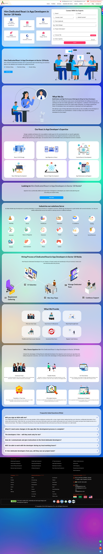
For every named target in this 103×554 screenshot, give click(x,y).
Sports (53, 491)
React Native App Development (58, 468)
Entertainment (34, 484)
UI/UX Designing (76, 465)
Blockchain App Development (16, 468)
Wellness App (54, 496)
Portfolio (53, 3)
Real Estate (54, 482)
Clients (81, 3)
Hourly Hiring (32, 67)
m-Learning (34, 493)
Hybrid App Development (36, 465)
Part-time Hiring (21, 67)
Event (33, 486)
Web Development (76, 470)
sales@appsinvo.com (79, 1)
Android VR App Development (16, 465)
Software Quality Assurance (78, 461)
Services (59, 3)
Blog (93, 3)
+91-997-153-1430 (82, 482)
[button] (100, 551)
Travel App (54, 493)
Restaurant (54, 484)
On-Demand (54, 477)
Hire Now (8, 71)
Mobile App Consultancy (56, 465)
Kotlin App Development (56, 463)
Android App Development (16, 463)
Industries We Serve (68, 3)
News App (33, 496)
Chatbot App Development (36, 461)
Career (76, 3)
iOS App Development (36, 468)
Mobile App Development (15, 461)
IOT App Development (56, 461)
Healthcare (34, 491)
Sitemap (12, 491)
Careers (12, 484)
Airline (33, 477)
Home (48, 3)
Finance (33, 489)
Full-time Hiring (9, 67)
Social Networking (55, 489)
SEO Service (75, 463)
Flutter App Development (36, 463)
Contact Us (98, 3)
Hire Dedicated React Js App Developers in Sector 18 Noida (56, 186)
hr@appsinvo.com (80, 491)
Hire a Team (87, 3)
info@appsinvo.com (67, 1)
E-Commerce (34, 482)
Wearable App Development (78, 468)
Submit (74, 42)
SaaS (53, 486)
